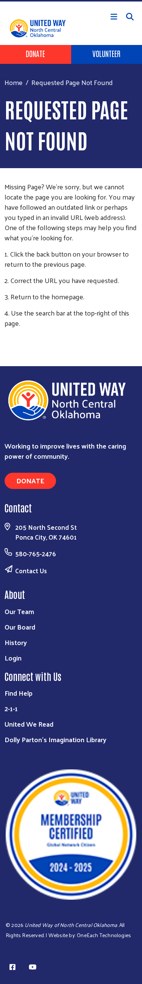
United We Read (29, 724)
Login (13, 658)
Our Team (19, 611)
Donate (35, 53)
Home (14, 82)
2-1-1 (11, 708)
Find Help (19, 693)
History (16, 642)
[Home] (71, 1)
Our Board (20, 627)
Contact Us (31, 570)
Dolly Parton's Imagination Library (55, 739)
